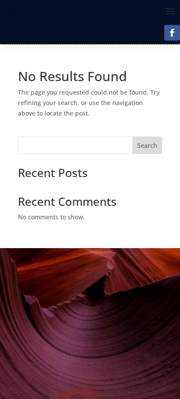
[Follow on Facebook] (172, 33)
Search (147, 145)
